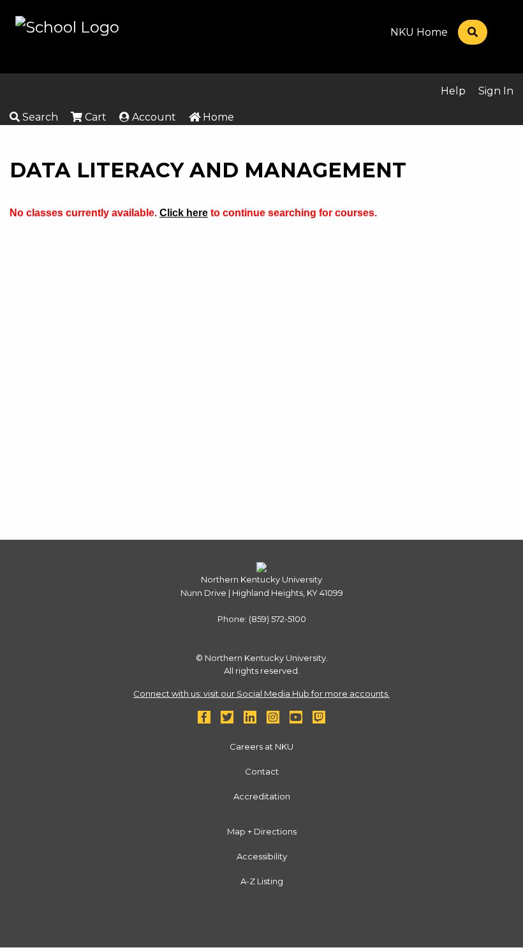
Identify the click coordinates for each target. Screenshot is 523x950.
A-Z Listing (261, 881)
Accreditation (261, 796)
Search (39, 117)
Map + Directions (262, 831)
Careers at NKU (261, 746)
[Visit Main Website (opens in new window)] (67, 35)
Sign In (495, 91)
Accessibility (262, 856)
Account (152, 117)
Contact (262, 771)
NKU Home (419, 32)
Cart (94, 117)
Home (217, 117)
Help (453, 91)
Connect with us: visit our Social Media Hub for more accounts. (261, 693)
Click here (183, 212)
